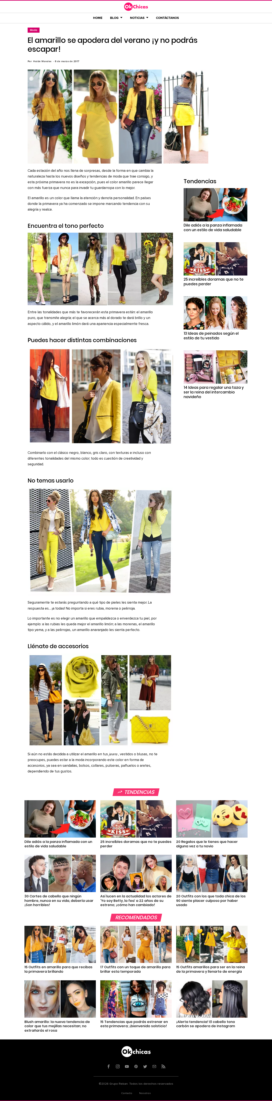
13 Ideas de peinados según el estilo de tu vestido (211, 336)
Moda (33, 30)
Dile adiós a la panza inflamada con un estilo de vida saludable (213, 227)
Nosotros (145, 1093)
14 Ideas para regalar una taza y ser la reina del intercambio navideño (214, 392)
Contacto (126, 1093)
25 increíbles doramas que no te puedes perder (214, 282)
